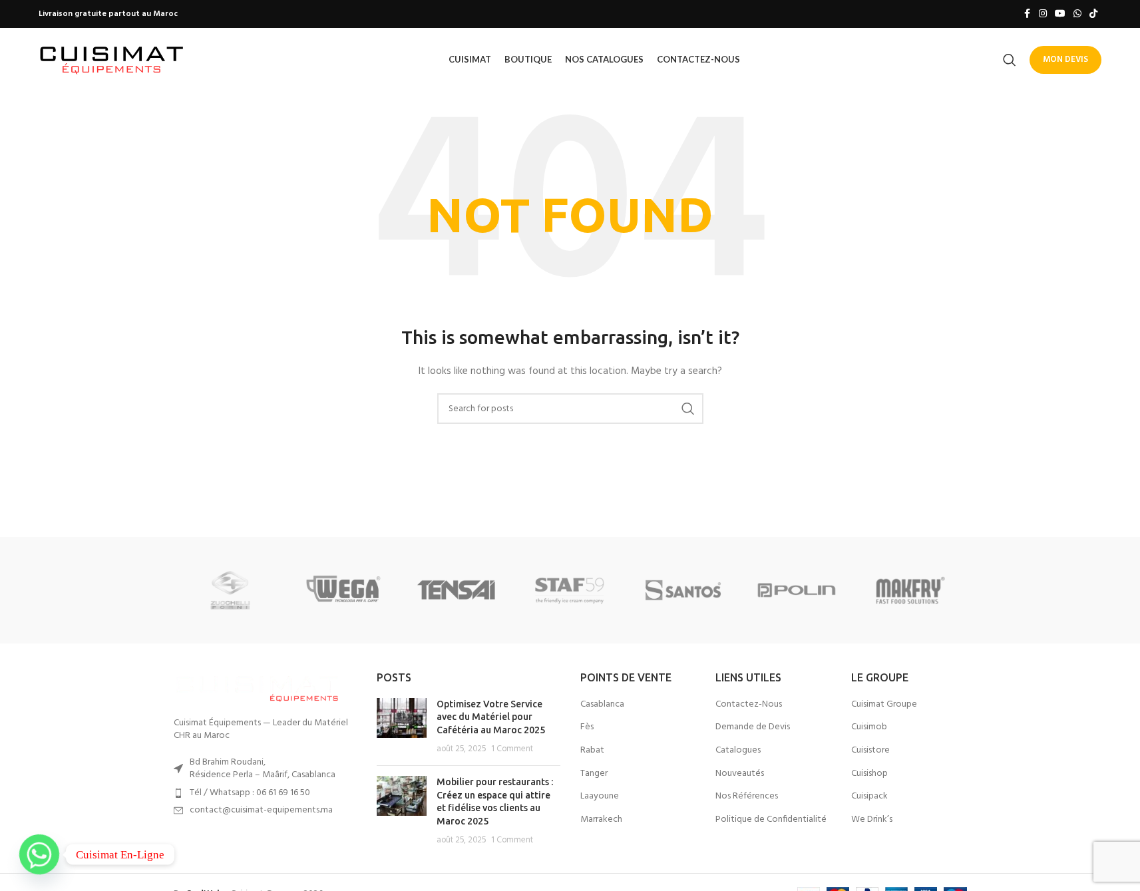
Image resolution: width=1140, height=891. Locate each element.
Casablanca (602, 704)
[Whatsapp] (39, 854)
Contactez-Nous (748, 704)
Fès (587, 727)
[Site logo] (112, 59)
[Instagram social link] (1043, 14)
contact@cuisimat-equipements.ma (261, 810)
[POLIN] (796, 590)
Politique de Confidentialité (771, 819)
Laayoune (599, 796)
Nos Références (746, 796)
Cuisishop (869, 774)
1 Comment (512, 749)
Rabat (592, 750)
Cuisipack (869, 796)
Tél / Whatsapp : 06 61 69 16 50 (250, 793)
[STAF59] (569, 590)
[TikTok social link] (1093, 14)
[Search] (1009, 60)
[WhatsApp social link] (1077, 14)
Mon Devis (1065, 60)
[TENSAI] (456, 590)
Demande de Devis (752, 727)
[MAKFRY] (909, 590)
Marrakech (601, 819)
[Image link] (257, 686)
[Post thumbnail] (402, 726)
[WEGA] (343, 590)
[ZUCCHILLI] (230, 590)
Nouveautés (739, 774)
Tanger (594, 774)
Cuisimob (869, 727)
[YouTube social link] (1060, 14)
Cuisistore (870, 750)
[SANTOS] (683, 590)
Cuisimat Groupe (884, 704)
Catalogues (738, 750)
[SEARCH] (688, 408)
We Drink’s (871, 819)
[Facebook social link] (1027, 14)
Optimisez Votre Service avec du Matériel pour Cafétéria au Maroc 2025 (491, 717)
